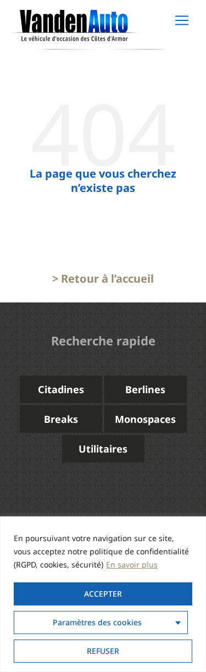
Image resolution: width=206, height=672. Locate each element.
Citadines (61, 389)
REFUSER (103, 651)
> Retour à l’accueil (103, 278)
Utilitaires (103, 448)
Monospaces (145, 419)
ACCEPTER (103, 593)
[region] (103, 594)
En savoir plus (132, 564)
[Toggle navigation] (181, 20)
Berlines (145, 389)
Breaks (61, 419)
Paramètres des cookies (97, 622)
